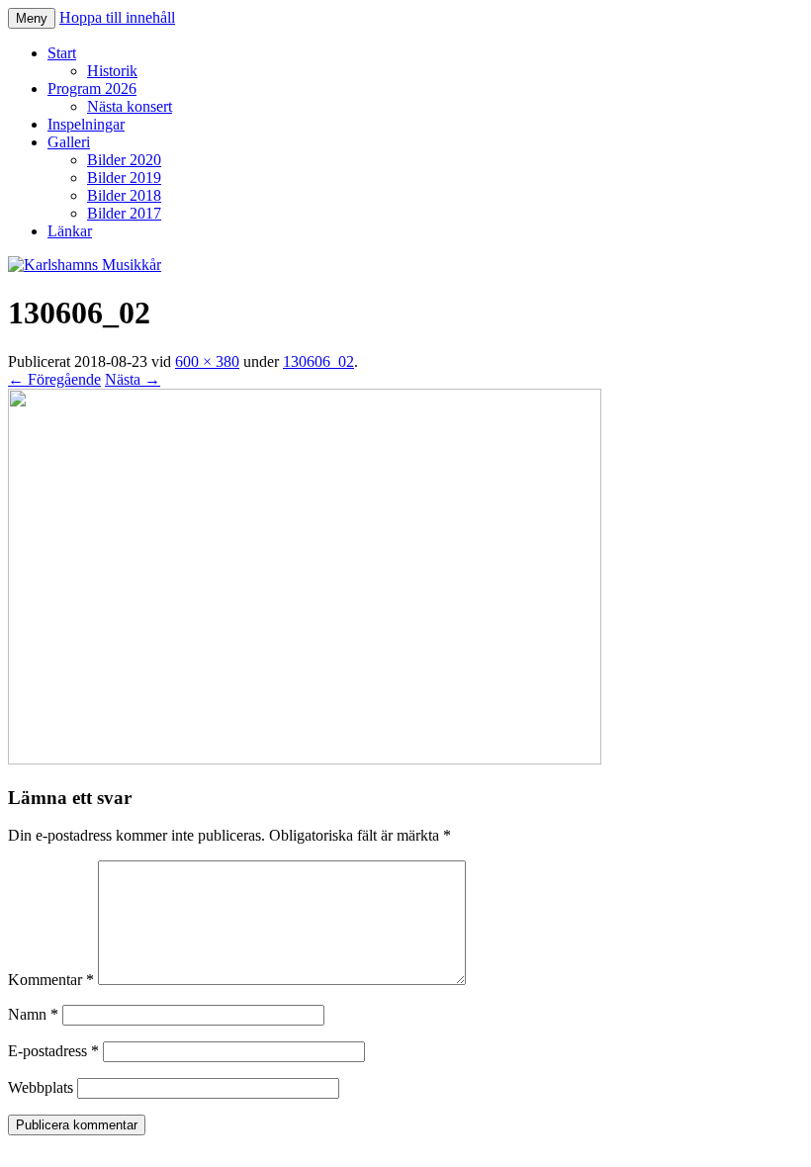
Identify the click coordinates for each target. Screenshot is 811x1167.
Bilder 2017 (124, 213)
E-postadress (53, 1050)
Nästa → (132, 379)
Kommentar (51, 979)
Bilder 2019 (124, 177)
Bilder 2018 (124, 195)
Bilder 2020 (124, 159)
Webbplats (40, 1087)
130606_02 (318, 361)
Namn (33, 1014)
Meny (31, 18)
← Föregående (54, 379)
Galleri (68, 142)
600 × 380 (207, 361)
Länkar (69, 231)
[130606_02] (304, 759)
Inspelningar (86, 124)
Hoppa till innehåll (117, 17)
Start (61, 53)
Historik (112, 70)
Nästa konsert (129, 106)
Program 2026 (91, 88)
